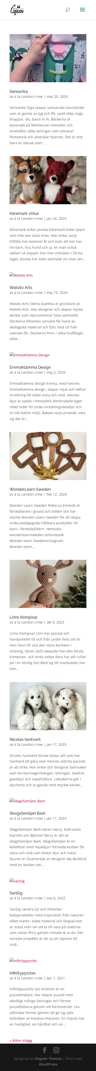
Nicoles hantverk (25, 739)
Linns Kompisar (24, 617)
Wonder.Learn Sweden (30, 489)
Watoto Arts (21, 287)
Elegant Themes (48, 1058)
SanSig (16, 893)
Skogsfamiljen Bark (28, 813)
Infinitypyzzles (23, 973)
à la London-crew (28, 96)
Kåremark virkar (24, 213)
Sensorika (19, 91)
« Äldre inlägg (21, 1040)
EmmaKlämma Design (30, 367)
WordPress (48, 1064)
